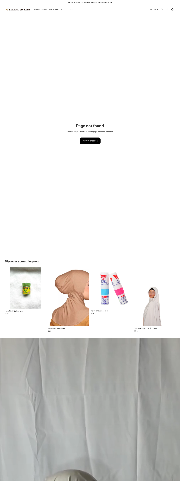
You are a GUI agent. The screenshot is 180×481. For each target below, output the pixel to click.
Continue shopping (90, 141)
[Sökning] (162, 9)
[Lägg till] (42, 305)
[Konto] (167, 9)
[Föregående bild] (51, 296)
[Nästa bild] (85, 296)
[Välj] (85, 322)
